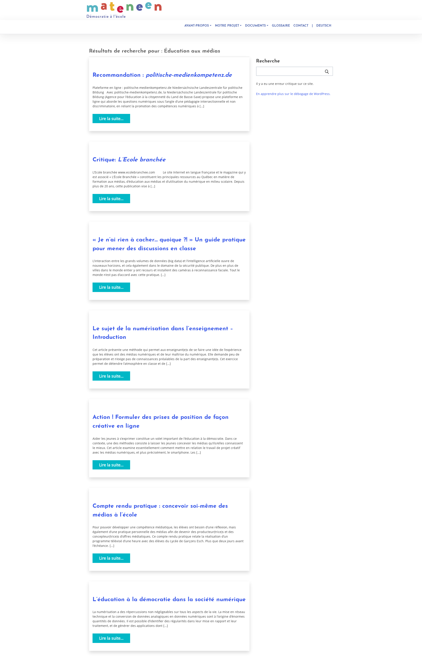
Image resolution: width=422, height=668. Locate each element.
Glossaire (281, 25)
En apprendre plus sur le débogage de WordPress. (293, 94)
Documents (255, 25)
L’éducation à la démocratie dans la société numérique (169, 600)
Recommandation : (162, 75)
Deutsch (323, 25)
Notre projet (227, 25)
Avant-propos (196, 25)
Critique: (129, 160)
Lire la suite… (111, 118)
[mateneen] (124, 10)
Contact (300, 25)
